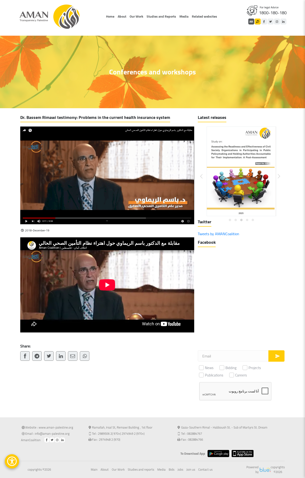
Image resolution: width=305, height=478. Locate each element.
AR (251, 21)
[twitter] (271, 21)
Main (94, 469)
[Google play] (220, 453)
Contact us (205, 469)
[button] (204, 172)
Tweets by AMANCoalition (218, 233)
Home (110, 16)
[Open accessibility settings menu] (12, 461)
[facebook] (264, 21)
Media (183, 16)
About (122, 16)
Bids (171, 469)
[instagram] (277, 21)
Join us (190, 469)
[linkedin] (283, 21)
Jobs (180, 469)
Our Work (136, 16)
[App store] (244, 453)
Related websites (204, 16)
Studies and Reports (161, 16)
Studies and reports (141, 469)
